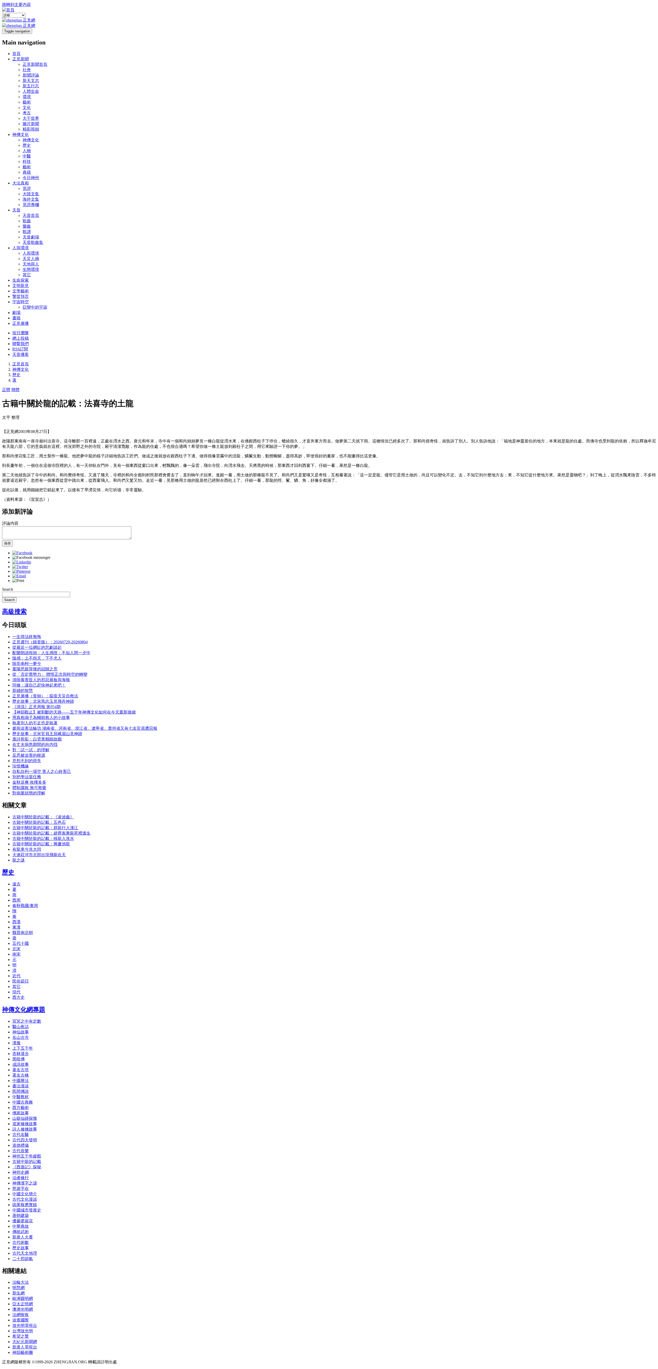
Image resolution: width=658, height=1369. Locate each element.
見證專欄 (31, 204)
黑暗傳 (18, 1059)
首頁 (16, 53)
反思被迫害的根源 (28, 755)
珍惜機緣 (20, 766)
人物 (27, 151)
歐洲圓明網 (22, 1298)
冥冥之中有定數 (26, 1021)
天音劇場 (31, 237)
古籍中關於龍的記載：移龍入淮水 (43, 838)
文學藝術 (20, 291)
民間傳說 (20, 1091)
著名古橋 (20, 1075)
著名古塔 (20, 1070)
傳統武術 (20, 1231)
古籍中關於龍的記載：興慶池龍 (41, 844)
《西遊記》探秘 (26, 1167)
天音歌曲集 (33, 242)
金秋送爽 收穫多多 (29, 782)
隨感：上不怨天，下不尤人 (37, 658)
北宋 (16, 949)
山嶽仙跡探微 (24, 1118)
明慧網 (18, 1287)
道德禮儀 (20, 1145)
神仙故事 (20, 1032)
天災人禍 (31, 258)
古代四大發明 (24, 1140)
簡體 (15, 389)
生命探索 (20, 280)
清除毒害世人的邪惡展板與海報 (41, 680)
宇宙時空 (20, 302)
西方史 (18, 997)
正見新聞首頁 (35, 64)
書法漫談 (20, 1086)
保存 (7, 543)
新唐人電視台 (24, 1347)
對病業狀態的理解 (28, 793)
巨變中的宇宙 (35, 307)
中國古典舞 (22, 1102)
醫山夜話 (20, 1026)
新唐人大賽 (22, 1237)
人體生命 (31, 91)
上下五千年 (22, 1048)
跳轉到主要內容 (16, 4)
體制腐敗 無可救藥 (29, 787)
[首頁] (8, 10)
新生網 (18, 1293)
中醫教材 (20, 1097)
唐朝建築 (20, 1215)
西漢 (16, 922)
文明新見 (20, 285)
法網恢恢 (20, 1314)
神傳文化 (20, 134)
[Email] (19, 576)
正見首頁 (20, 364)
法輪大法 (20, 1282)
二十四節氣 (22, 1258)
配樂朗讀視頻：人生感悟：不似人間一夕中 (51, 653)
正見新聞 (20, 59)
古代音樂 (20, 1151)
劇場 (16, 312)
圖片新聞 (31, 124)
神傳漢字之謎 (24, 1183)
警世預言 (20, 296)
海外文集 (31, 199)
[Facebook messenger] (31, 557)
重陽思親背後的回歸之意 (35, 669)
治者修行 (20, 1178)
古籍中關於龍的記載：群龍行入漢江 (45, 828)
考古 (27, 113)
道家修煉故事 (24, 1124)
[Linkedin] (21, 562)
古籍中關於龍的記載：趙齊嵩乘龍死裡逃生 (51, 833)
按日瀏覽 (20, 333)
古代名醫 (20, 1134)
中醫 (27, 156)
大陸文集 (31, 194)
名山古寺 (20, 1037)
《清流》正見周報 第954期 (36, 707)
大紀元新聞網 (24, 1341)
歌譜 (27, 231)
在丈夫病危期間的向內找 (35, 744)
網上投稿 (20, 338)
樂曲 (27, 226)
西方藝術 (20, 1107)
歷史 (27, 145)
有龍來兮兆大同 (26, 849)
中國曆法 (20, 1080)
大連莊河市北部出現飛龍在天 (39, 855)
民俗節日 (20, 981)
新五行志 (31, 86)
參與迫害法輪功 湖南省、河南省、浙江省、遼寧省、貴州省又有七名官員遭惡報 (84, 728)
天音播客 (20, 354)
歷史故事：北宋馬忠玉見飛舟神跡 (43, 701)
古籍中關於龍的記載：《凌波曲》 (43, 817)
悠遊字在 (20, 1188)
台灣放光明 (22, 1331)
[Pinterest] (21, 571)
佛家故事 (20, 1113)
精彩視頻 (31, 129)
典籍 (27, 172)
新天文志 (31, 80)
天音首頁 (31, 215)
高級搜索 (14, 611)
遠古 (16, 884)
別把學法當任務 (26, 777)
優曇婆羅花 (22, 1221)
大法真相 (20, 183)
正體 (6, 389)
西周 (16, 900)
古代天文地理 (24, 1253)
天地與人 (31, 264)
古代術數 (20, 1242)
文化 (27, 107)
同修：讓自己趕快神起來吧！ (39, 685)
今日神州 (31, 177)
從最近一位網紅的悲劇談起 (37, 647)
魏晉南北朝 (22, 932)
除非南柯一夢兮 (26, 663)
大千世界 (31, 118)
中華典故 (20, 1226)
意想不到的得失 (26, 760)
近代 (16, 976)
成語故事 (20, 1064)
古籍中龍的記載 (26, 1161)
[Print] (18, 580)
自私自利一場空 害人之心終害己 (41, 771)
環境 (27, 97)
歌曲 (27, 221)
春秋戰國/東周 (25, 905)
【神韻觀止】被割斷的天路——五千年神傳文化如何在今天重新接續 (74, 712)
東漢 (16, 927)
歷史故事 (20, 1248)
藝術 (27, 102)
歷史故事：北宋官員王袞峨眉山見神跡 (47, 734)
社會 (27, 70)
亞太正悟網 (22, 1304)
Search (7, 589)
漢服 (16, 1043)
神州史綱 (20, 1172)
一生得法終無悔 (26, 636)
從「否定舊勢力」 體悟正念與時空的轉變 (49, 674)
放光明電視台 (24, 1325)
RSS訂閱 (20, 349)
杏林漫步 (20, 1053)
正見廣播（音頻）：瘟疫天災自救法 (45, 696)
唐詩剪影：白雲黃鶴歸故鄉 (37, 739)
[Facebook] (22, 553)
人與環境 (20, 248)
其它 (27, 275)
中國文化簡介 (24, 1194)
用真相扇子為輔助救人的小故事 (41, 717)
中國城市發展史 (26, 1210)
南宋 (16, 954)
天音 (16, 210)
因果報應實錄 (24, 1204)
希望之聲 (20, 1336)
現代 (16, 992)
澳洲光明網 (22, 1309)
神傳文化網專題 (23, 1009)
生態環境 (31, 269)
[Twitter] (20, 567)
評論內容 (10, 523)
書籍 (16, 318)
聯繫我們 (20, 343)
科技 (27, 161)
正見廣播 (20, 323)
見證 (27, 188)
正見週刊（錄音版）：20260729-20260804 (50, 642)
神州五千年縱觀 (26, 1156)
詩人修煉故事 (24, 1129)
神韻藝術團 (22, 1352)
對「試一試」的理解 (30, 750)
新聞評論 (31, 75)
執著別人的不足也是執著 (35, 723)
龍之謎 (18, 860)
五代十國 (20, 943)
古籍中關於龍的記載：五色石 (39, 822)
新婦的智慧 (22, 690)
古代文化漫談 (24, 1199)
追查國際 (20, 1320)
